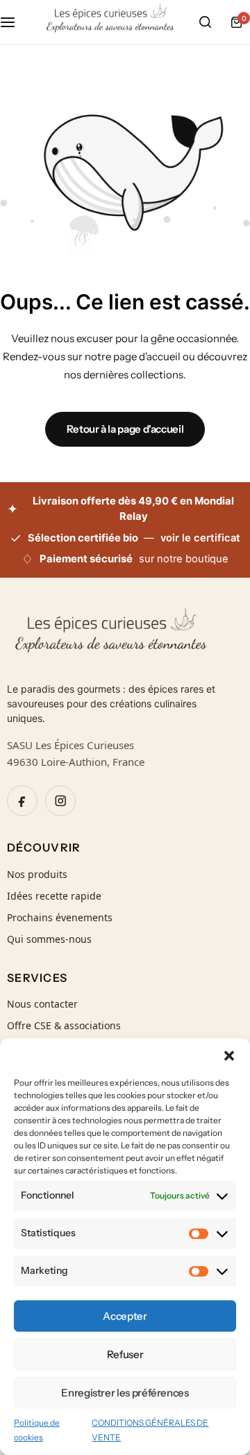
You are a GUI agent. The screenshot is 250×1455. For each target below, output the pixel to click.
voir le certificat (200, 538)
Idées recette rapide (54, 895)
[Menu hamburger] (14, 22)
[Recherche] (205, 22)
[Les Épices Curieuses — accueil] (125, 636)
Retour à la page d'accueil (125, 429)
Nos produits (37, 874)
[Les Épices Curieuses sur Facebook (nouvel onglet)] (22, 800)
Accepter (125, 1316)
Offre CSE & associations (64, 1025)
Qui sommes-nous (49, 939)
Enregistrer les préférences (124, 1392)
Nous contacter (42, 1003)
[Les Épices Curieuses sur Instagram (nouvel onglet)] (60, 800)
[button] (229, 1056)
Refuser (125, 1354)
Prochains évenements (59, 917)
